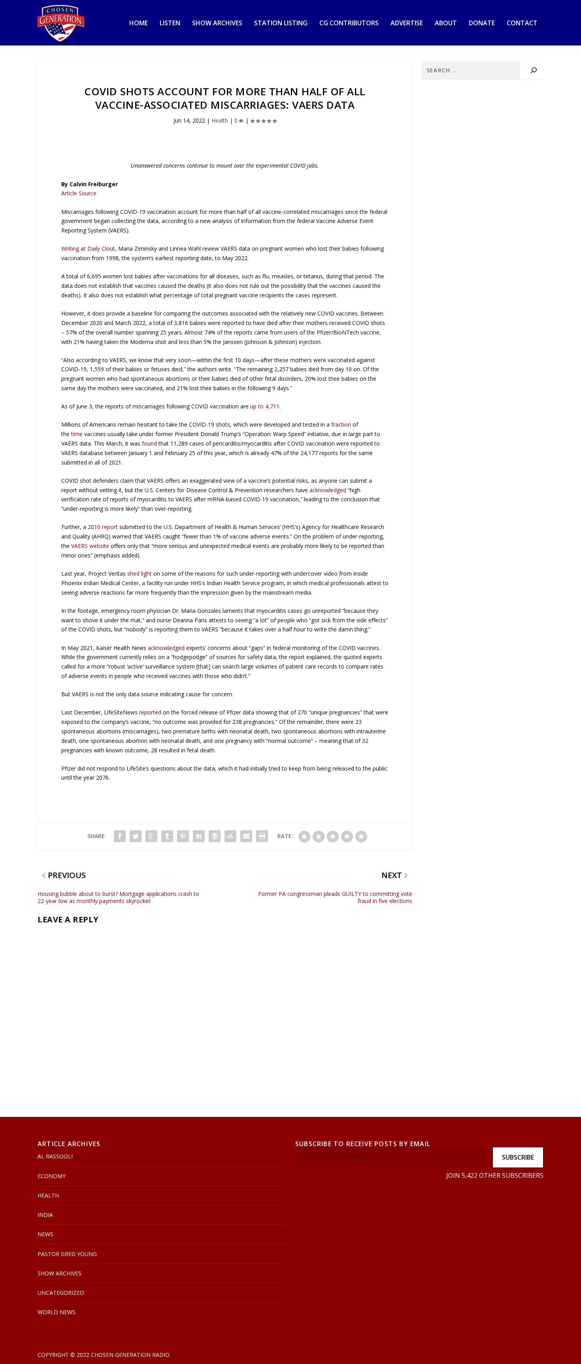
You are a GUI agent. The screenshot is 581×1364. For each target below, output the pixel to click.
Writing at (88, 248)
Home (138, 23)
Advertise (406, 23)
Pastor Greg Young (67, 1254)
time (77, 434)
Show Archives (217, 23)
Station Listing (280, 23)
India (45, 1215)
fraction (341, 424)
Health (219, 120)
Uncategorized (61, 1292)
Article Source (78, 193)
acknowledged (327, 490)
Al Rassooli (55, 1156)
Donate (482, 23)
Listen (170, 23)
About (446, 23)
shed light (139, 573)
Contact (522, 23)
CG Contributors (349, 23)
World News (56, 1312)
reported (150, 712)
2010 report (103, 527)
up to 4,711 (264, 406)
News (45, 1234)
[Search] (533, 70)
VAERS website (90, 546)
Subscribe (518, 1157)
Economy (52, 1176)
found (149, 443)
